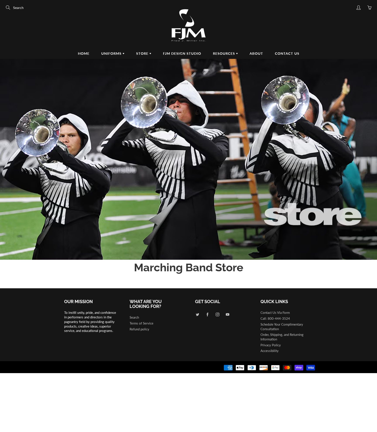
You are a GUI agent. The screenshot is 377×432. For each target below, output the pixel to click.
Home (83, 53)
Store (142, 53)
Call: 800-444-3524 (275, 318)
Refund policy (139, 329)
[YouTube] (227, 314)
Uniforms (112, 53)
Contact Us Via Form (275, 312)
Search (134, 317)
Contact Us (287, 53)
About (256, 53)
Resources (224, 53)
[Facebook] (207, 314)
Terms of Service (141, 323)
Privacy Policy (270, 345)
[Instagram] (217, 314)
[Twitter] (197, 314)
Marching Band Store (188, 267)
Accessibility (269, 351)
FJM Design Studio (182, 53)
